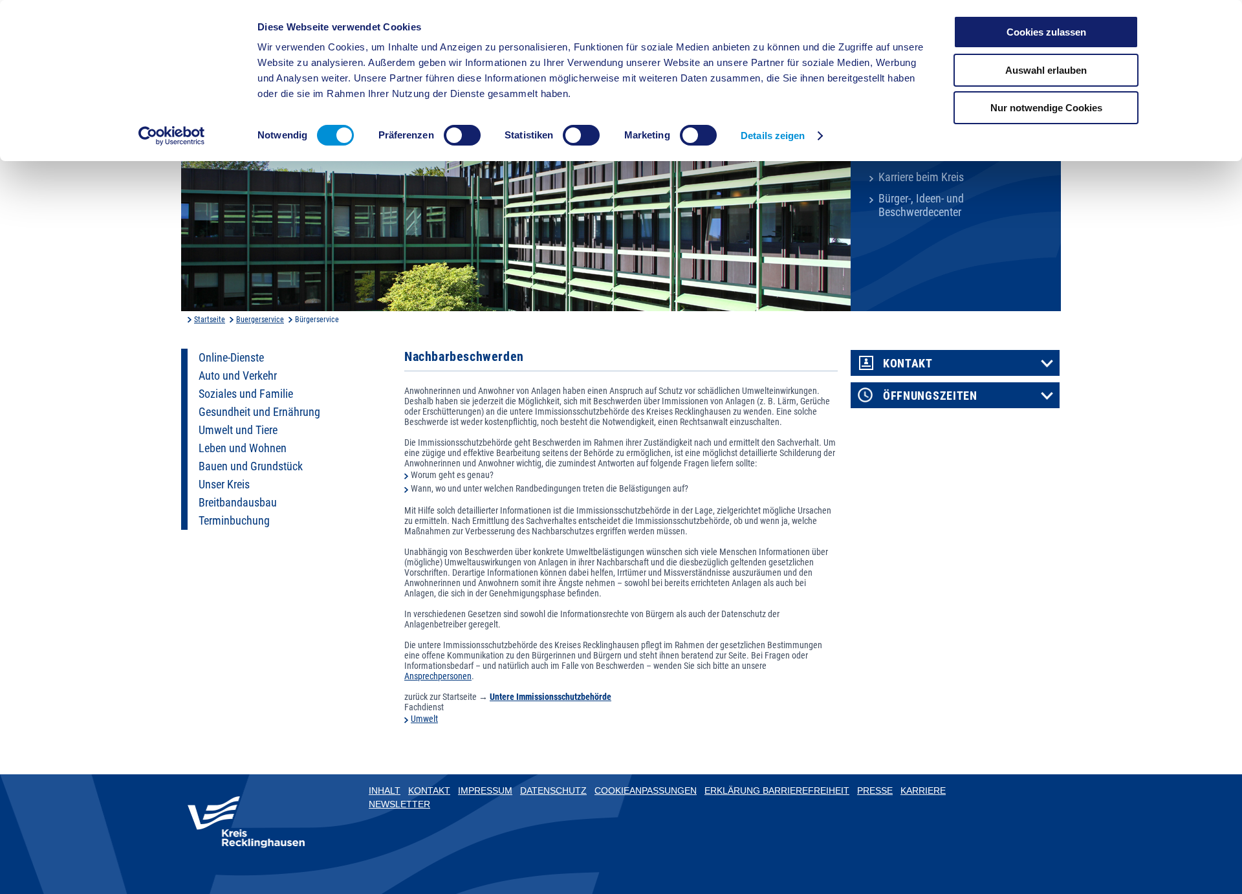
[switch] (462, 135)
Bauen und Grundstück (251, 466)
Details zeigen (773, 135)
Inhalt (384, 790)
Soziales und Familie (246, 393)
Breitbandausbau (238, 502)
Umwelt (424, 719)
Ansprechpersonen (438, 676)
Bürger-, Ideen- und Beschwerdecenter (921, 205)
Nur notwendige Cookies (1046, 107)
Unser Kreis (224, 484)
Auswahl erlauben (1046, 70)
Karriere (923, 790)
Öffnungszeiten (930, 395)
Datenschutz (553, 790)
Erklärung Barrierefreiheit (776, 790)
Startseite (209, 319)
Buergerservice (260, 319)
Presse (875, 790)
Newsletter (399, 804)
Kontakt (908, 363)
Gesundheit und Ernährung (259, 412)
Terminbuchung (234, 520)
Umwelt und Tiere (238, 430)
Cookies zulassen (1046, 32)
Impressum (485, 790)
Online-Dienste (231, 357)
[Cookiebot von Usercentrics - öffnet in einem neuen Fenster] (171, 136)
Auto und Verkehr (238, 375)
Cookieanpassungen (645, 790)
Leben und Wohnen (243, 448)
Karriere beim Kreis (921, 177)
